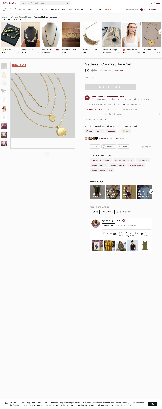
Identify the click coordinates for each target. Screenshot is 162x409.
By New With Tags (123, 212)
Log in (149, 3)
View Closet (109, 225)
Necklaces (111, 131)
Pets (64, 9)
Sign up (157, 3)
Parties (99, 9)
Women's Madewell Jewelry (21, 17)
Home (44, 9)
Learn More (135, 104)
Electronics (54, 9)
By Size (95, 212)
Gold (128, 131)
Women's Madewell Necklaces (45, 17)
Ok (152, 404)
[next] (46, 154)
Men (30, 9)
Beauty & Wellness (77, 9)
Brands (90, 9)
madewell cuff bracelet (124, 160)
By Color (107, 212)
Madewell (119, 70)
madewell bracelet (136, 165)
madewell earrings (99, 165)
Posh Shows (110, 9)
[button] (25, 3)
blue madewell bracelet (101, 160)
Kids (37, 9)
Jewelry (100, 131)
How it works (132, 9)
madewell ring (143, 160)
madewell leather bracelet (102, 170)
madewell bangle (117, 165)
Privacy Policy (125, 405)
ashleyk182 (104, 138)
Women (22, 9)
